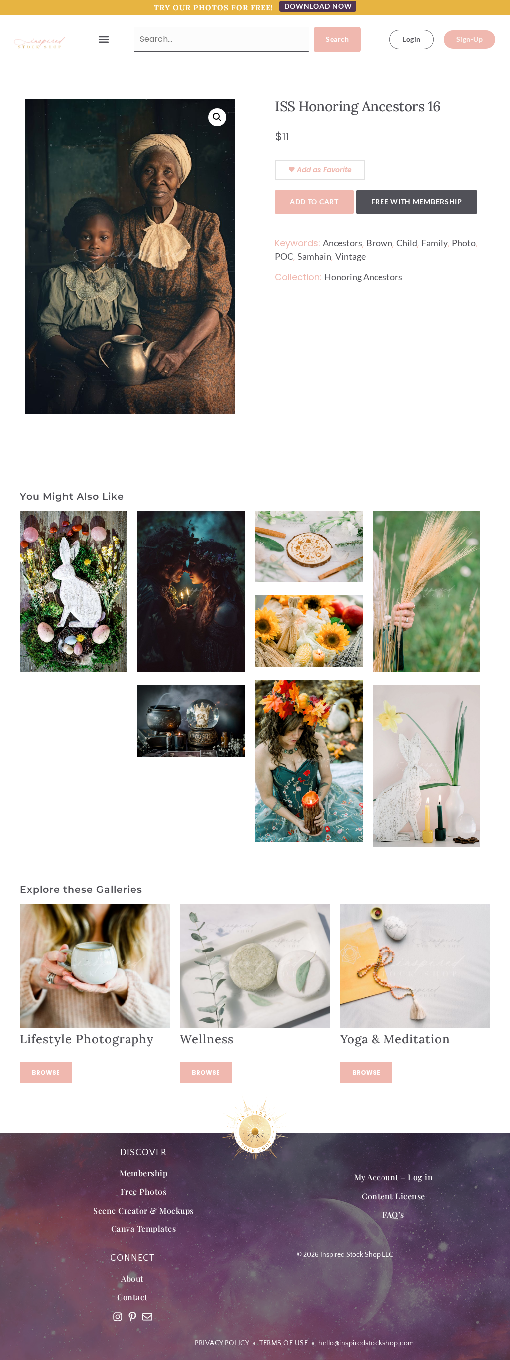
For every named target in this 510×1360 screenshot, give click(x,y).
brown (379, 242)
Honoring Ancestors (363, 277)
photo (464, 242)
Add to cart (314, 201)
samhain (314, 256)
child (406, 242)
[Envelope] (147, 1317)
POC (284, 256)
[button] (104, 39)
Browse (46, 1072)
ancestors (342, 242)
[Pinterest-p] (132, 1317)
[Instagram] (118, 1317)
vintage (350, 256)
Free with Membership (416, 201)
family (434, 242)
